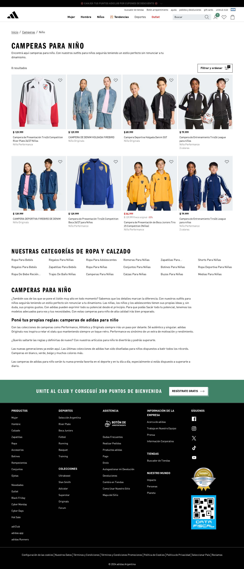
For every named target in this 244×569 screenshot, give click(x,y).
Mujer (71, 17)
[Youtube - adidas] (212, 458)
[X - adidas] (212, 439)
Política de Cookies (154, 555)
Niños (100, 17)
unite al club (222, 10)
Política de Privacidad (178, 555)
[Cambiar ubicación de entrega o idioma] (233, 10)
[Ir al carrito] (232, 17)
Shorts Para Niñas (209, 260)
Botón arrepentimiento (157, 10)
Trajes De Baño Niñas (62, 274)
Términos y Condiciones (86, 555)
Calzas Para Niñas (134, 274)
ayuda (173, 10)
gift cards (208, 10)
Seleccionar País (201, 555)
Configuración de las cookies (37, 555)
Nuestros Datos (63, 555)
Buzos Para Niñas (172, 274)
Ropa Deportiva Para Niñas (215, 267)
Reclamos (217, 555)
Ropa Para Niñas (96, 267)
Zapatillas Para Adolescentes (170, 260)
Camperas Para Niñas (100, 274)
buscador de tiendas (134, 10)
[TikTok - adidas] (212, 448)
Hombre (86, 17)
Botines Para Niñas (173, 267)
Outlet (156, 17)
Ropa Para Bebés (22, 260)
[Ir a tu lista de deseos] (224, 17)
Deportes (140, 17)
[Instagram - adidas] (212, 429)
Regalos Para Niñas (61, 260)
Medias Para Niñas (210, 274)
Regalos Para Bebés (24, 267)
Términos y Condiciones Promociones (121, 555)
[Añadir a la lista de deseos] (60, 80)
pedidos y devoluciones (190, 10)
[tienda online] (13, 15)
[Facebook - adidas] (212, 419)
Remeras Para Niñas (136, 260)
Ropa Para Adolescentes (101, 260)
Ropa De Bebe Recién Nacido (24, 275)
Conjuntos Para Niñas (137, 267)
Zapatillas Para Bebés (62, 267)
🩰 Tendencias (119, 17)
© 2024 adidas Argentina (122, 564)
